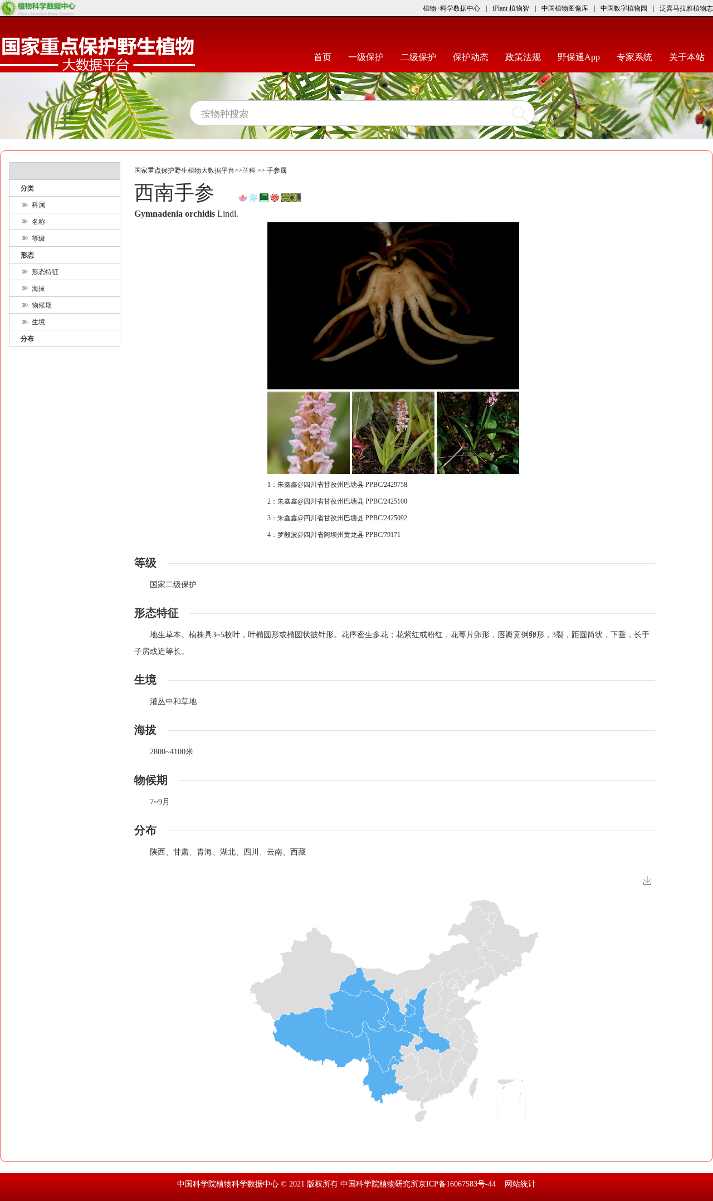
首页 (327, 57)
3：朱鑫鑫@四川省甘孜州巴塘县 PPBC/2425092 (337, 518)
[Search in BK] (242, 197)
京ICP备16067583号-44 (457, 1184)
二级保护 (423, 57)
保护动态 (475, 57)
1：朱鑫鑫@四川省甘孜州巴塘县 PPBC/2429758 (337, 485)
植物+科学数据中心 (451, 8)
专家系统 (639, 57)
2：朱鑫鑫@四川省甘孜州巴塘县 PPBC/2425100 (337, 501)
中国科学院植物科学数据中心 (229, 1184)
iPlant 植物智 (510, 8)
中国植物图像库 (564, 8)
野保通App (583, 57)
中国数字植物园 (623, 8)
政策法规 (527, 57)
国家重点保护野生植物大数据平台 (184, 170)
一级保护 (370, 57)
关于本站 (691, 57)
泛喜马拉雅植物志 (686, 8)
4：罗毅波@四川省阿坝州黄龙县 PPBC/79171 (334, 535)
